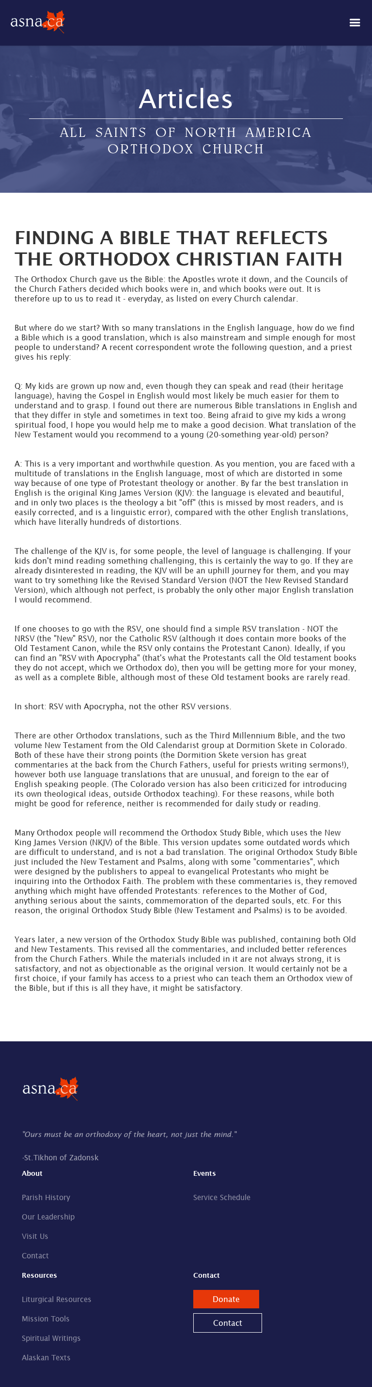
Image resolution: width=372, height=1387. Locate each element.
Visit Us (35, 1236)
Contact (35, 1256)
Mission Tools (46, 1319)
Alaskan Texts (46, 1358)
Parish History (46, 1197)
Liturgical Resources (57, 1299)
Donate (226, 1299)
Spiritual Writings (51, 1338)
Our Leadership (48, 1217)
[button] (355, 23)
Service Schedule (221, 1197)
